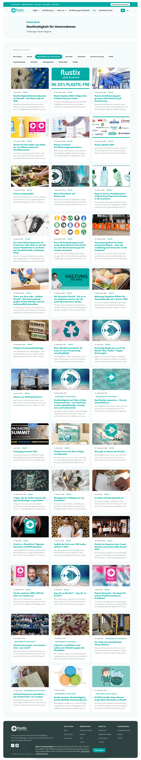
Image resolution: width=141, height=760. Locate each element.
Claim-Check (103, 738)
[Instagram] (12, 745)
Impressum (68, 738)
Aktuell (29, 57)
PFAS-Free (55, 4)
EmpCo (120, 734)
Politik (111, 57)
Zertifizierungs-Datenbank (79, 10)
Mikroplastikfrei (27, 4)
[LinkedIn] (17, 745)
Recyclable (46, 4)
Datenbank (102, 730)
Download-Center (106, 10)
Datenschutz (68, 734)
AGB (65, 730)
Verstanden (99, 750)
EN (128, 10)
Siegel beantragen (105, 734)
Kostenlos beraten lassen (120, 4)
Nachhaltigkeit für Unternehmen (48, 57)
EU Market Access (124, 730)
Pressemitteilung (19, 62)
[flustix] (18, 10)
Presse (82, 742)
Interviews (34, 62)
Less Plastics (15, 4)
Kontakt (101, 742)
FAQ (81, 738)
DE (123, 10)
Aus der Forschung (97, 57)
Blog (94, 10)
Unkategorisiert (48, 62)
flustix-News (63, 62)
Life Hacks (69, 57)
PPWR (120, 738)
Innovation (81, 57)
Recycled (38, 4)
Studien (75, 62)
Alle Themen (17, 57)
